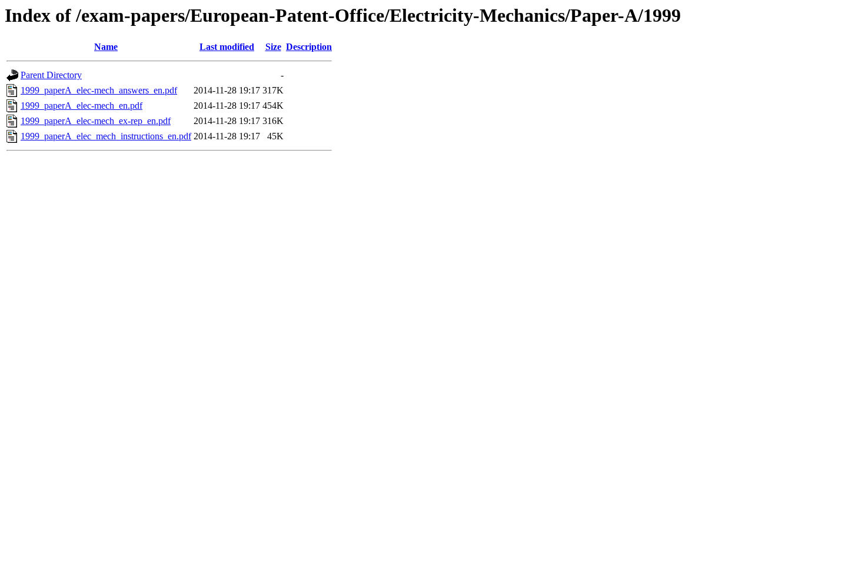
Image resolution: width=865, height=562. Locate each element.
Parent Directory (51, 75)
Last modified (226, 47)
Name (106, 47)
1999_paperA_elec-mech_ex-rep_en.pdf (96, 121)
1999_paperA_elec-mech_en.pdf (81, 106)
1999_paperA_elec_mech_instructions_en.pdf (106, 136)
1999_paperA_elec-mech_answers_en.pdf (99, 90)
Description (309, 47)
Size (273, 47)
